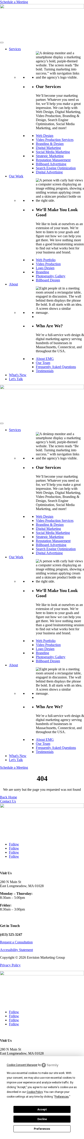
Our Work (16, 176)
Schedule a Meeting (14, 2)
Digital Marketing (48, 148)
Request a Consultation (16, 942)
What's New (17, 375)
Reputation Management (53, 160)
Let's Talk (16, 379)
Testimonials (45, 371)
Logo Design (45, 268)
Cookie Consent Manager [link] (22, 1065)
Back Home (8, 797)
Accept (42, 1109)
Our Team (43, 363)
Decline (42, 1119)
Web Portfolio (46, 260)
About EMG (45, 359)
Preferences (42, 1128)
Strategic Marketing (50, 156)
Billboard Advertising (51, 164)
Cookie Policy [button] (35, 1092)
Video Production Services (54, 140)
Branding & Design (50, 144)
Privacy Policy (10, 965)
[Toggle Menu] (2, 42)
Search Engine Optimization (56, 168)
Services (15, 49)
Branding (42, 272)
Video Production (48, 264)
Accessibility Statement (16, 950)
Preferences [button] (62, 1096)
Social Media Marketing (53, 152)
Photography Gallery (50, 276)
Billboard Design (48, 280)
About (13, 284)
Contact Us (8, 801)
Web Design (44, 136)
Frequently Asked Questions (56, 367)
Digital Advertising (49, 172)
